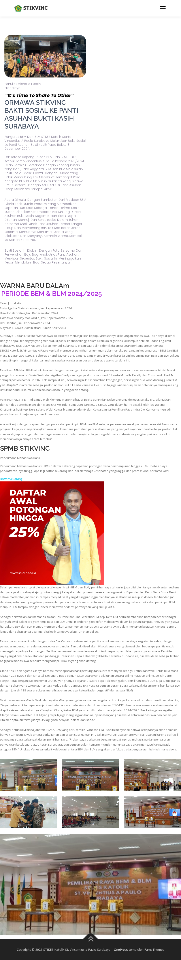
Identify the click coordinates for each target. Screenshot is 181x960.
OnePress (121, 949)
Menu (163, 8)
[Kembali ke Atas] (90, 939)
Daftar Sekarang (11, 479)
